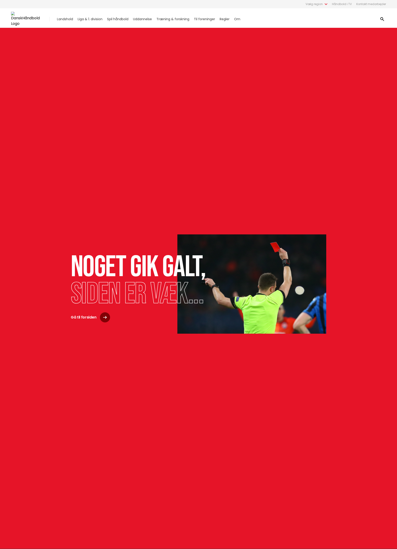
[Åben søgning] (382, 19)
